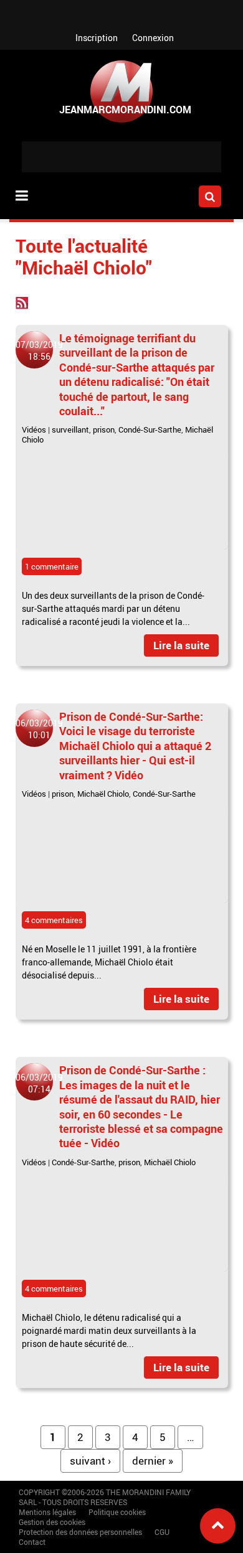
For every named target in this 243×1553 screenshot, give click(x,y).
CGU (162, 1532)
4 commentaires (54, 920)
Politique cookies (117, 1512)
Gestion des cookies (52, 1522)
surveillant (70, 429)
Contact (32, 1542)
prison (104, 429)
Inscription (96, 38)
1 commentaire (52, 566)
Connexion (153, 38)
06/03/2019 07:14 (39, 1083)
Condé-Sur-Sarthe (149, 429)
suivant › (90, 1460)
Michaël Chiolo (103, 793)
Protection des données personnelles (80, 1532)
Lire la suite (181, 645)
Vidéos (34, 429)
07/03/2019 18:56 (39, 350)
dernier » (152, 1460)
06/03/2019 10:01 (39, 729)
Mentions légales (47, 1512)
